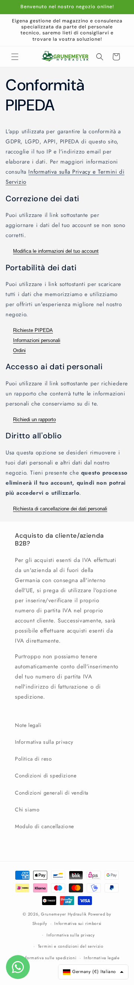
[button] (15, 57)
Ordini (19, 350)
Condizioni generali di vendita (52, 792)
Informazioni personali (36, 340)
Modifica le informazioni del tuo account (56, 251)
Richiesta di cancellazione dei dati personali (60, 509)
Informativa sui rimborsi (78, 923)
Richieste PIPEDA (33, 330)
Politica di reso (33, 758)
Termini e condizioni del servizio (70, 946)
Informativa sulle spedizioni (49, 958)
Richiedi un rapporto (34, 419)
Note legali (28, 725)
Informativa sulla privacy (44, 742)
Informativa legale (102, 958)
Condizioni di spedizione (45, 775)
